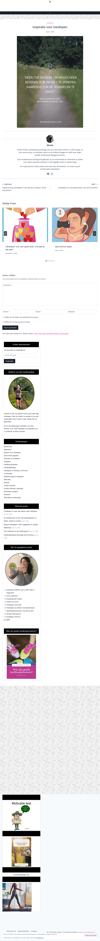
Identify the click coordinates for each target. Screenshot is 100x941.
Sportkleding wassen (14, 611)
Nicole (50, 145)
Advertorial (8, 447)
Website (71, 312)
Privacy (34, 931)
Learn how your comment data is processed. (51, 334)
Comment (7, 285)
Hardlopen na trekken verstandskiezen (20, 608)
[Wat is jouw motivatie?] (21, 815)
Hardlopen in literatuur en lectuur (16, 471)
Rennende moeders (11, 492)
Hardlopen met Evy (13, 617)
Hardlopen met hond (13, 605)
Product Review (9, 486)
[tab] (46, 260)
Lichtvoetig (8, 473)
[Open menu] (50, 12)
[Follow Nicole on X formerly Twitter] (52, 173)
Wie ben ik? (11, 931)
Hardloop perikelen (11, 464)
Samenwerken (23, 931)
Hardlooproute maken (14, 599)
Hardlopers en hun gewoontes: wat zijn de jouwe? (78, 186)
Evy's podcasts (12, 596)
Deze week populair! (11, 456)
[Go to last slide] (5, 233)
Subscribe (9, 361)
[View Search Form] (50, 2)
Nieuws (6, 482)
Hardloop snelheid (13, 590)
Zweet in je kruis (12, 602)
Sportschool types (63, 246)
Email (38, 312)
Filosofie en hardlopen (12, 458)
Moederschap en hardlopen (14, 477)
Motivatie (7, 479)
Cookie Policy (40, 937)
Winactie (7, 494)
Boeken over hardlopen (12, 452)
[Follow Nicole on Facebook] (48, 173)
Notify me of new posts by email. (17, 322)
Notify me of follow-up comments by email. (21, 317)
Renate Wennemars (13, 614)
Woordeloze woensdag (12, 497)
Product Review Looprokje (13, 488)
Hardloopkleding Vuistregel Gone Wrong (18, 535)
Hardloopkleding (10, 467)
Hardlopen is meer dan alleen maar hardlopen (20, 511)
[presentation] (25, 225)
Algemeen (50, 23)
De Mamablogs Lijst (21, 875)
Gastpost (7, 462)
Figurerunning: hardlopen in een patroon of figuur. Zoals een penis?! (24, 187)
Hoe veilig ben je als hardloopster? (16, 531)
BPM (8, 620)
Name (6, 312)
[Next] (94, 233)
